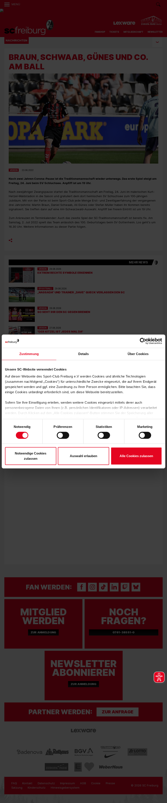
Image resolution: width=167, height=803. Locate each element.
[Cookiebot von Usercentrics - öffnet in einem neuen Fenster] (143, 341)
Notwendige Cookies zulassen (30, 455)
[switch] (63, 435)
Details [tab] (83, 354)
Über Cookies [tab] (138, 354)
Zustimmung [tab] (29, 354)
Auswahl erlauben (83, 456)
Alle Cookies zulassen (136, 456)
